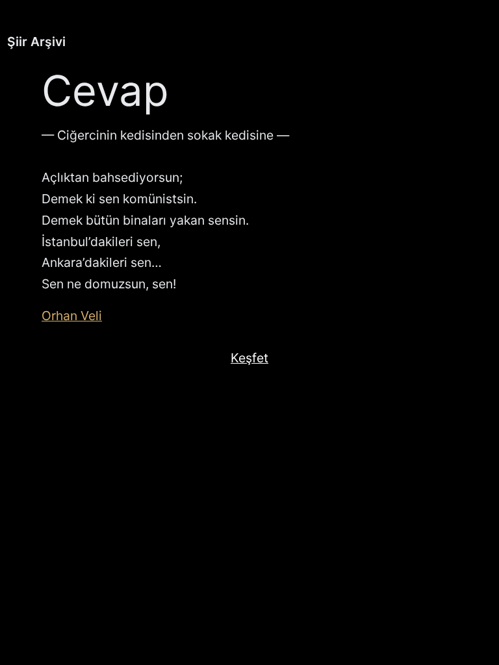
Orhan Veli (72, 315)
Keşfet (249, 358)
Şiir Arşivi (36, 41)
